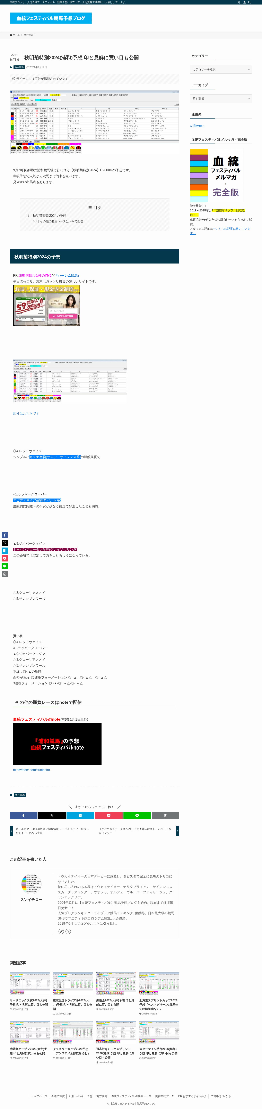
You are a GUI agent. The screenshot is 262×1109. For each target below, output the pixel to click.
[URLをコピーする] (165, 815)
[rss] (244, 2)
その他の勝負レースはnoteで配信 (61, 221)
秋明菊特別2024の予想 (49, 215)
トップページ (39, 1096)
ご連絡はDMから (221, 1096)
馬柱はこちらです (26, 413)
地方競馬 (19, 67)
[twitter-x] (239, 2)
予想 (89, 1096)
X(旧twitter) (197, 125)
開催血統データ (164, 1096)
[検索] (249, 2)
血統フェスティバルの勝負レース (131, 1096)
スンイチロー (31, 900)
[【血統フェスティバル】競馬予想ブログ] (51, 18)
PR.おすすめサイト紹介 (192, 1096)
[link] (61, 931)
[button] (23, 815)
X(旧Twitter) (76, 1096)
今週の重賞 (58, 1096)
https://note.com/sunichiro (31, 770)
